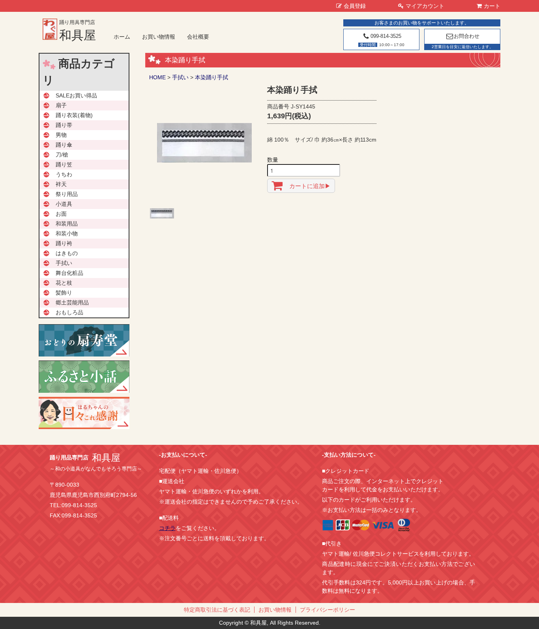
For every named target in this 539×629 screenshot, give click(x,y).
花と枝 (64, 283)
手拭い (180, 77)
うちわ (64, 174)
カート (492, 6)
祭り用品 (67, 194)
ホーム (122, 37)
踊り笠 (64, 164)
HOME (157, 77)
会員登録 (355, 6)
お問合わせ (466, 36)
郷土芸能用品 (72, 302)
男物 (61, 135)
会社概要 (198, 37)
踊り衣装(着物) (74, 115)
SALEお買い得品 (76, 95)
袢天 (61, 184)
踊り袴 (64, 243)
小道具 (64, 204)
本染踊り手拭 (214, 77)
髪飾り (64, 292)
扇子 (61, 105)
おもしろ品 (69, 312)
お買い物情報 (158, 37)
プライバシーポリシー (327, 610)
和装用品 (67, 223)
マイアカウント (425, 6)
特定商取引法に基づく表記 (217, 610)
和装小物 (67, 233)
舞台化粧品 (69, 273)
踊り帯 (64, 125)
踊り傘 (64, 145)
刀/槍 (62, 154)
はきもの (67, 253)
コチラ (167, 528)
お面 (61, 214)
